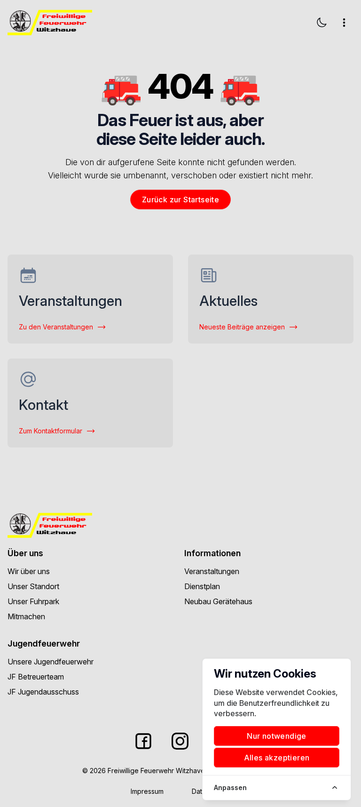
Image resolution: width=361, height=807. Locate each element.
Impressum (147, 791)
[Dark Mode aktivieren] (321, 22)
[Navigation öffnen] (344, 22)
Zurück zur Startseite (180, 199)
